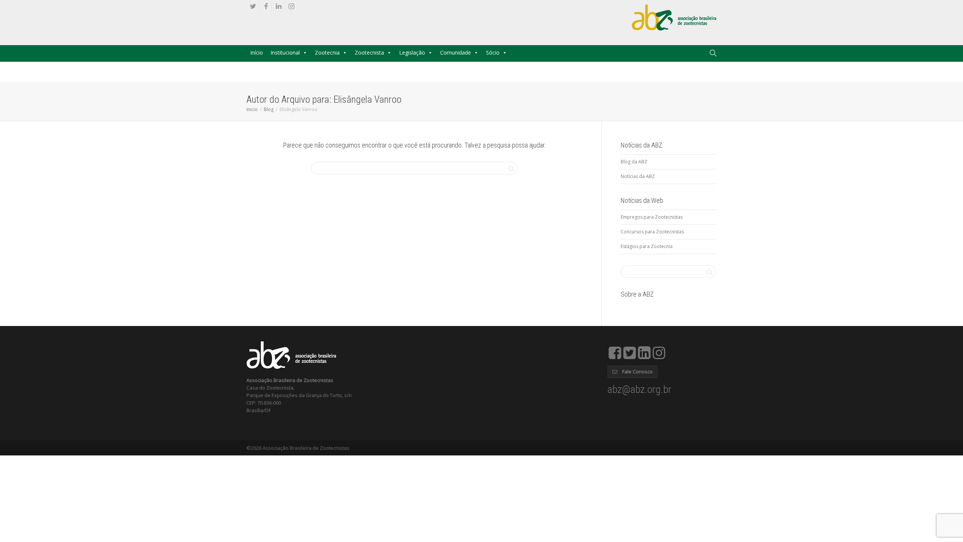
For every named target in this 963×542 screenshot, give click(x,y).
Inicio (252, 109)
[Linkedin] (278, 6)
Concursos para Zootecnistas (652, 231)
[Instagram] (291, 6)
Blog (268, 109)
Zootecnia (327, 52)
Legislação (412, 52)
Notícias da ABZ (638, 176)
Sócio (493, 52)
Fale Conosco (637, 371)
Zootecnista (369, 52)
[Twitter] (253, 6)
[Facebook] (266, 6)
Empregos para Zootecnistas (652, 217)
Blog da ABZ (634, 161)
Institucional (285, 52)
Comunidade (455, 52)
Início (256, 52)
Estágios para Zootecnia (647, 246)
